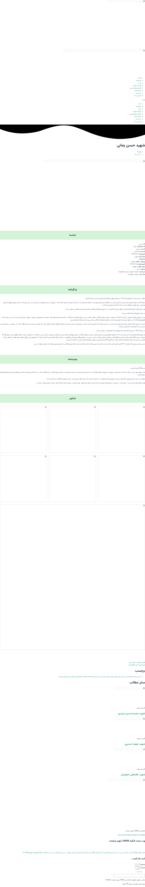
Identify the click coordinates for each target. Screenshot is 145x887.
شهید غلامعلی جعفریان (133, 775)
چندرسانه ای (50, 853)
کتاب (42, 852)
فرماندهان (90, 676)
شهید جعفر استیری (135, 744)
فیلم (83, 853)
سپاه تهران (117, 676)
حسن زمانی (137, 676)
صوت (103, 853)
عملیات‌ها (138, 90)
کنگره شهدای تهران (80, 676)
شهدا (112, 676)
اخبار (139, 83)
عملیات (96, 853)
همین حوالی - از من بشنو (65, 853)
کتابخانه (138, 80)
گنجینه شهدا (137, 85)
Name (143, 865)
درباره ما (138, 93)
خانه (139, 78)
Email (143, 868)
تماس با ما (137, 96)
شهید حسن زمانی (100, 676)
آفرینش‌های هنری (135, 88)
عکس (88, 853)
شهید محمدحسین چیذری (131, 714)
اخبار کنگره (139, 852)
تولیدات (129, 853)
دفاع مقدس (129, 676)
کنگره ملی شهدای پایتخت (66, 676)
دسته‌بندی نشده (120, 853)
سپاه (123, 676)
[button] (72, 100)
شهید (108, 676)
